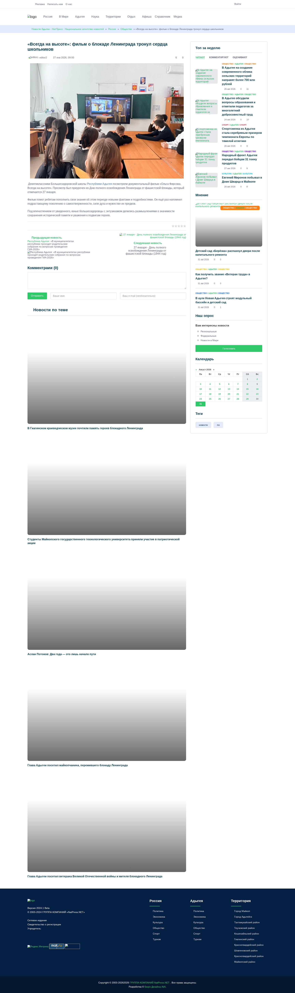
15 (247, 389)
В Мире (63, 16)
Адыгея (80, 16)
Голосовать (229, 348)
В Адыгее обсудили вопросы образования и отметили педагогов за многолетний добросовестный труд (238, 106)
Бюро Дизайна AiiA (155, 986)
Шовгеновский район (246, 950)
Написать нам (55, 4)
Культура (158, 922)
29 (247, 399)
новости (203, 425)
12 (219, 389)
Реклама (40, 4)
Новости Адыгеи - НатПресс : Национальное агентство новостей (68, 29)
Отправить (37, 295)
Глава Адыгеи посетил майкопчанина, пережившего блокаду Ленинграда (77, 765)
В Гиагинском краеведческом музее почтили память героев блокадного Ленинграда (85, 428)
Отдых (131, 16)
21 (238, 394)
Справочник (162, 16)
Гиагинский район (244, 939)
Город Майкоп (242, 911)
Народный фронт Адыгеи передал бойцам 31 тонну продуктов (239, 159)
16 (257, 389)
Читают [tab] (200, 57)
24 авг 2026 (229, 119)
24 (200, 399)
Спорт (156, 933)
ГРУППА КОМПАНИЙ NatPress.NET (150, 982)
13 (229, 389)
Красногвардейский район (249, 945)
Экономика (159, 916)
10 (200, 389)
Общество (126, 29)
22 (247, 394)
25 (210, 399)
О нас (69, 4)
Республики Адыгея (99, 183)
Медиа (178, 16)
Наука (95, 16)
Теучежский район (244, 928)
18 (210, 394)
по (218, 425)
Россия (47, 16)
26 (219, 399)
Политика (158, 911)
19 (219, 394)
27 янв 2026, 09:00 (63, 57)
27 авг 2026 (229, 168)
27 (229, 399)
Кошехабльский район (246, 933)
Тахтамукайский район (247, 922)
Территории (113, 16)
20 (229, 394)
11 (210, 389)
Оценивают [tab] (240, 57)
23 (257, 394)
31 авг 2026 (203, 259)
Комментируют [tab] (218, 57)
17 (200, 394)
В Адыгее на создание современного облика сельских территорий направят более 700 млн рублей (238, 75)
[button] (266, 17)
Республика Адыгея (38, 241)
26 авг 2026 (229, 89)
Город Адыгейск (243, 916)
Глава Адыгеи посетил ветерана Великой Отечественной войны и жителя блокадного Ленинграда (94, 876)
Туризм (157, 939)
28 (238, 399)
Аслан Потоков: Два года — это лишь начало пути (61, 654)
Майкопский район (244, 961)
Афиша (146, 16)
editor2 (43, 57)
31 (200, 404)
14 (238, 389)
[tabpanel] (228, 125)
